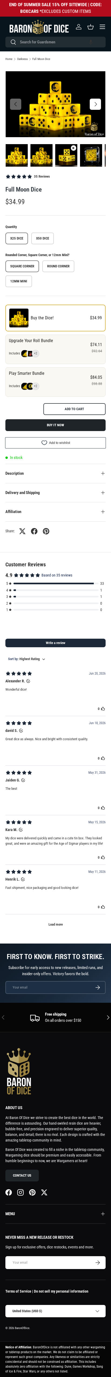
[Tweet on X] (22, 531)
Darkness (22, 59)
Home (8, 59)
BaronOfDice (22, 1328)
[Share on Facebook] (34, 531)
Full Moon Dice (41, 59)
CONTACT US (22, 1175)
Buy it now (55, 425)
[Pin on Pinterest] (46, 531)
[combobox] (55, 42)
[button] (91, 42)
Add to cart (74, 409)
